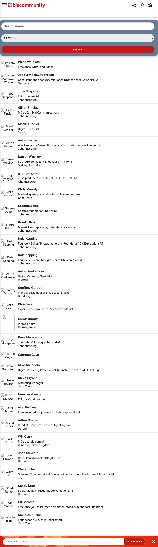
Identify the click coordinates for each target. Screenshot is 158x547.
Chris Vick (25, 304)
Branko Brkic (27, 222)
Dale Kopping (27, 238)
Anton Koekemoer (31, 271)
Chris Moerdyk (28, 189)
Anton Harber (27, 140)
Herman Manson (30, 394)
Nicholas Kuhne (29, 515)
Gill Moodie (26, 502)
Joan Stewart (28, 453)
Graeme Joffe (28, 206)
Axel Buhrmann (29, 407)
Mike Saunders (29, 365)
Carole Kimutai (29, 319)
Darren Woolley (29, 157)
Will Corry (25, 436)
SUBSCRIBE (134, 541)
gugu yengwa (28, 173)
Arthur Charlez (28, 420)
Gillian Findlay (28, 107)
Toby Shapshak (29, 91)
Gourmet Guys (28, 355)
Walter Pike (26, 469)
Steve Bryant (27, 378)
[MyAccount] (151, 5)
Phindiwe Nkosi (29, 62)
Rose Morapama (30, 337)
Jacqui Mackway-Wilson (36, 75)
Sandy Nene (27, 486)
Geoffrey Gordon (30, 288)
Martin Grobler (28, 124)
